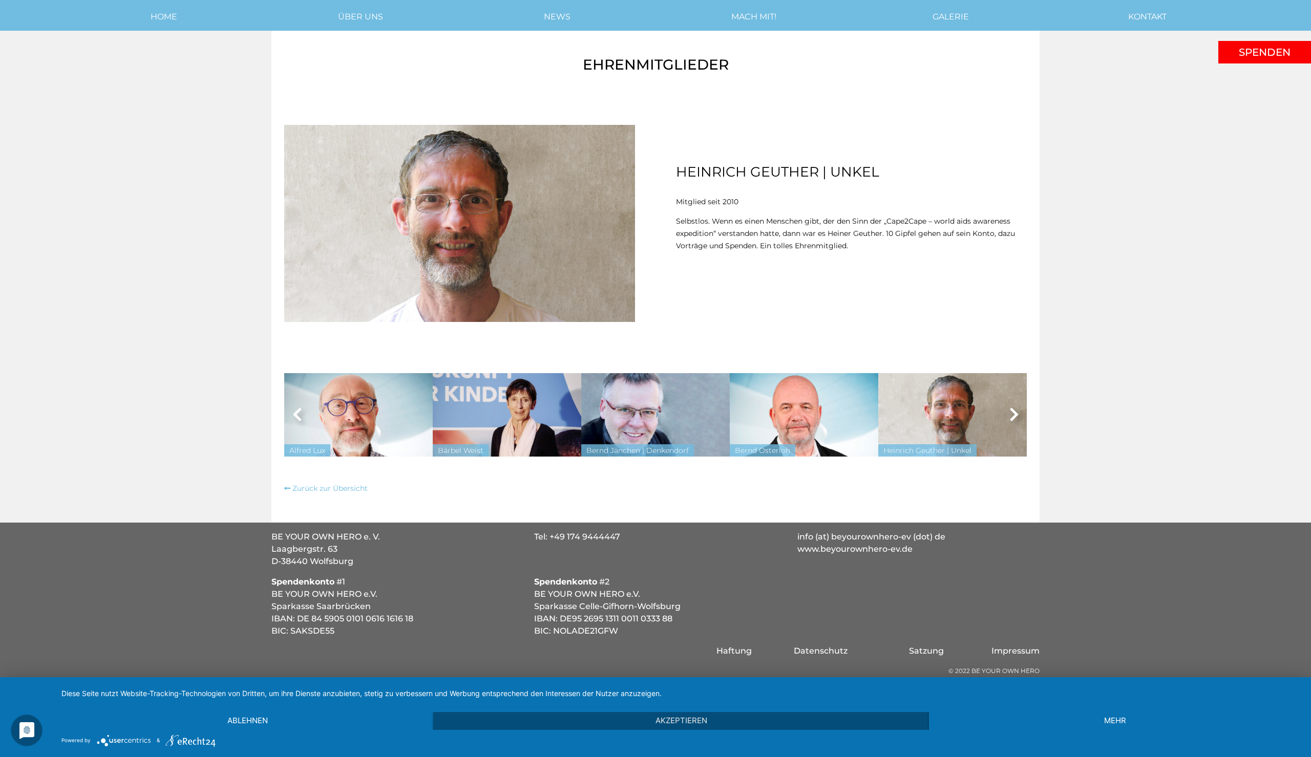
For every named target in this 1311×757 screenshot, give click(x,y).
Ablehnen (247, 720)
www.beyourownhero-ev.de (855, 549)
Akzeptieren (681, 720)
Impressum (1015, 651)
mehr (1115, 720)
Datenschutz (821, 651)
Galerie (951, 16)
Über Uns (360, 16)
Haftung (734, 651)
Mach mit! (753, 16)
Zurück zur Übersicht (329, 488)
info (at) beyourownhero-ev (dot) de (871, 537)
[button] (297, 414)
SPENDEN (1265, 52)
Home (164, 16)
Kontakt (1147, 16)
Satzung (926, 651)
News (557, 16)
